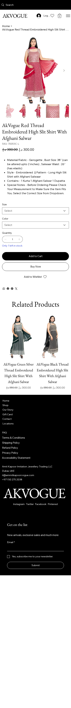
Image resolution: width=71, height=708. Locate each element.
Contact (7, 418)
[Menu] (68, 16)
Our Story (7, 409)
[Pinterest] (12, 288)
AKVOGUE (14, 15)
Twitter (30, 504)
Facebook (40, 504)
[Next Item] (64, 70)
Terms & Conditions (13, 437)
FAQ (4, 432)
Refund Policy (10, 447)
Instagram (19, 504)
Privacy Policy (10, 452)
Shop (5, 405)
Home (5, 400)
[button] (59, 16)
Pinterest (53, 504)
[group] (35, 352)
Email (11, 542)
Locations (8, 423)
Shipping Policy (11, 442)
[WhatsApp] (4, 288)
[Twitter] (16, 288)
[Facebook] (8, 288)
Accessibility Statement (16, 457)
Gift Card (7, 414)
